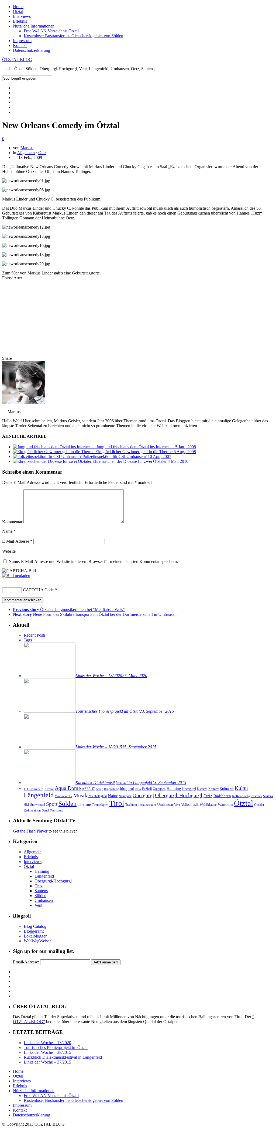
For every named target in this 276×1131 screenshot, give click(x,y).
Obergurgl (143, 795)
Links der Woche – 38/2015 (47, 1052)
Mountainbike (63, 796)
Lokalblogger (35, 936)
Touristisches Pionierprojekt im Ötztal (56, 1047)
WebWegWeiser (37, 941)
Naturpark (125, 796)
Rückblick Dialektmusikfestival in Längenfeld (63, 1057)
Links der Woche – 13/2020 (47, 1042)
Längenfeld (39, 795)
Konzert (213, 789)
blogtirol (127, 788)
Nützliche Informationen (33, 26)
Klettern (202, 789)
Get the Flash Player (30, 831)
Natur (113, 795)
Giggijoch (159, 789)
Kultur (241, 788)
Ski (26, 804)
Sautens (268, 796)
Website (9, 551)
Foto (138, 788)
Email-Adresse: (26, 962)
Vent (177, 805)
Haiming (174, 788)
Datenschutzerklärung (31, 50)
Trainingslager (147, 804)
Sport (51, 804)
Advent (49, 788)
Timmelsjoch (100, 805)
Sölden (67, 803)
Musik (80, 795)
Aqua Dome (68, 788)
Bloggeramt (34, 931)
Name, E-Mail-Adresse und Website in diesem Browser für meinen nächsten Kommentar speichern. (93, 561)
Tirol (116, 803)
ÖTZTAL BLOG (17, 59)
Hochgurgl (189, 789)
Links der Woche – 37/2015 (47, 1062)
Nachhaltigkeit (97, 796)
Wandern (225, 804)
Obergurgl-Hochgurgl (178, 795)
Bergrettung (111, 788)
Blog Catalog (35, 926)
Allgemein (26, 152)
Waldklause (208, 805)
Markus (26, 147)
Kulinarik (227, 789)
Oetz (42, 152)
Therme (84, 804)
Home (18, 6)
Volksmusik (190, 804)
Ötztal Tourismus (52, 810)
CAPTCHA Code (38, 589)
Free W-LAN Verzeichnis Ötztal (51, 31)
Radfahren (222, 796)
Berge (99, 788)
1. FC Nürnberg (33, 788)
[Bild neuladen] (16, 575)
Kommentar (12, 521)
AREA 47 (88, 789)
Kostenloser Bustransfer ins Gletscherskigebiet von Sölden (73, 35)
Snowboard (37, 805)
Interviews (22, 16)
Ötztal (18, 11)
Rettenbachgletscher (247, 796)
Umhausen (165, 805)
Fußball (147, 789)
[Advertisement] (138, 318)
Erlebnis (20, 21)
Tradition (131, 805)
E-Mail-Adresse (17, 541)
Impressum (22, 40)
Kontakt (20, 45)
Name (9, 531)
